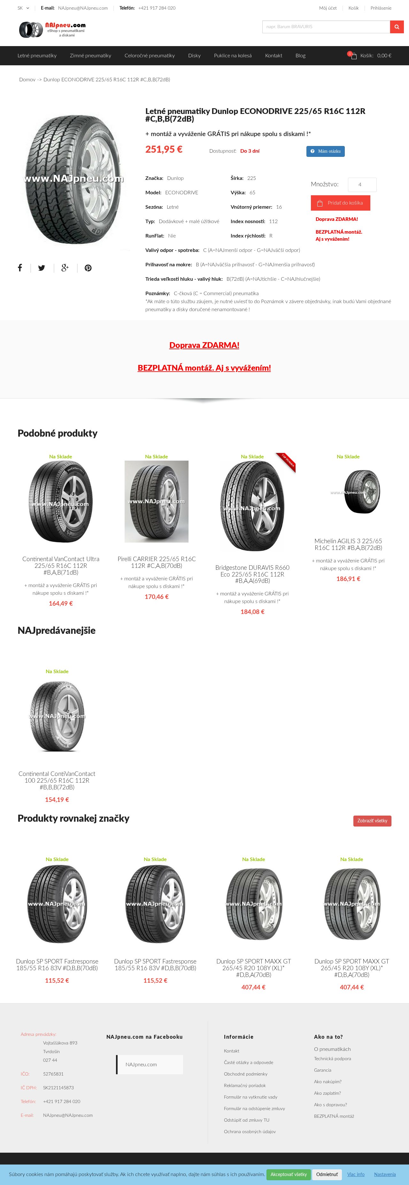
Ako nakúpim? (328, 1082)
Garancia (322, 1070)
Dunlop (175, 178)
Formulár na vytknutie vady (250, 1097)
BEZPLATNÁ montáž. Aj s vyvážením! (339, 235)
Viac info (356, 1175)
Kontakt (273, 55)
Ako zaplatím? (327, 1093)
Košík (354, 8)
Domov (27, 79)
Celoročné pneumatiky (150, 55)
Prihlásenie (381, 8)
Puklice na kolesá (233, 55)
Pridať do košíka (345, 203)
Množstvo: (326, 184)
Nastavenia (385, 1175)
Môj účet (328, 8)
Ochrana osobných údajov (250, 1132)
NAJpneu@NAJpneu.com (74, 8)
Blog (300, 55)
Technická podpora (332, 1059)
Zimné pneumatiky (90, 55)
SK (21, 8)
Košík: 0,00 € (370, 55)
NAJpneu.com (141, 1064)
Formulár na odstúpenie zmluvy (254, 1109)
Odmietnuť (327, 1175)
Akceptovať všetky (289, 1175)
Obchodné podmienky (245, 1074)
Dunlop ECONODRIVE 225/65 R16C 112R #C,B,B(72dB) (106, 79)
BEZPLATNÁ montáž (334, 1116)
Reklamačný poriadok (245, 1086)
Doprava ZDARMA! (337, 219)
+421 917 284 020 (147, 8)
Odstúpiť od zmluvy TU (246, 1120)
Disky (194, 55)
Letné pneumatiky (37, 55)
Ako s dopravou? (330, 1105)
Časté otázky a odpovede (248, 1062)
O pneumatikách (332, 1049)
